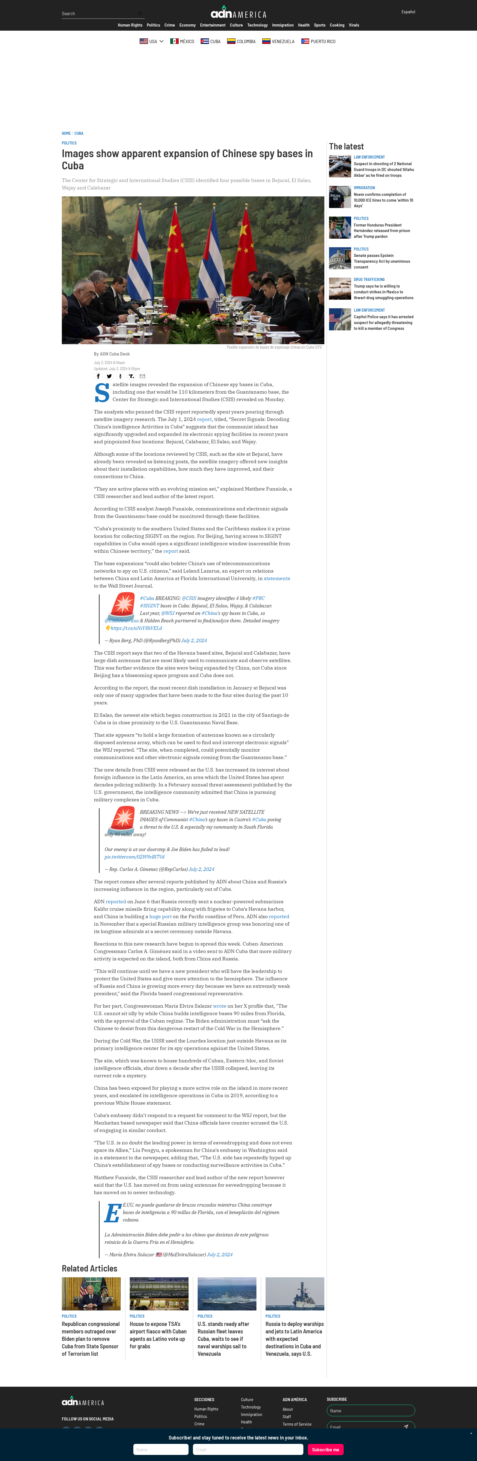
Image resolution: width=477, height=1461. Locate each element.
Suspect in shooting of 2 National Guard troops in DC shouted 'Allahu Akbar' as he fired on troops (384, 169)
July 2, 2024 (194, 640)
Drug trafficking (369, 279)
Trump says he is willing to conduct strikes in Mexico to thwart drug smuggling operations (384, 291)
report (204, 419)
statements (277, 578)
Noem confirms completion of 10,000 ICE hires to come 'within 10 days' (383, 199)
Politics (69, 143)
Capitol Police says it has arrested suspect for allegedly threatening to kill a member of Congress (384, 322)
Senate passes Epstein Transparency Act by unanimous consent (382, 260)
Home (66, 133)
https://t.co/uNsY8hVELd (136, 628)
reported (116, 901)
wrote (219, 1006)
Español (408, 11)
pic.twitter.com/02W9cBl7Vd (135, 857)
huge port (160, 916)
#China (209, 613)
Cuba (79, 133)
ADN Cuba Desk (115, 354)
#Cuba (147, 598)
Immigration (364, 187)
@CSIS (189, 598)
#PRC (258, 598)
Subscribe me (325, 1449)
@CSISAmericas (122, 620)
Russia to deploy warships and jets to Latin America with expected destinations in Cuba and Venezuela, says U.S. (295, 1338)
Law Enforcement (369, 157)
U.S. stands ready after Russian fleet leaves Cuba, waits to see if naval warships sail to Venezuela (223, 1338)
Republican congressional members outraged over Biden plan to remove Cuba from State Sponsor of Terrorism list (91, 1338)
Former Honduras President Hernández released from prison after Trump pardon (382, 230)
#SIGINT (149, 605)
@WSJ (167, 613)
